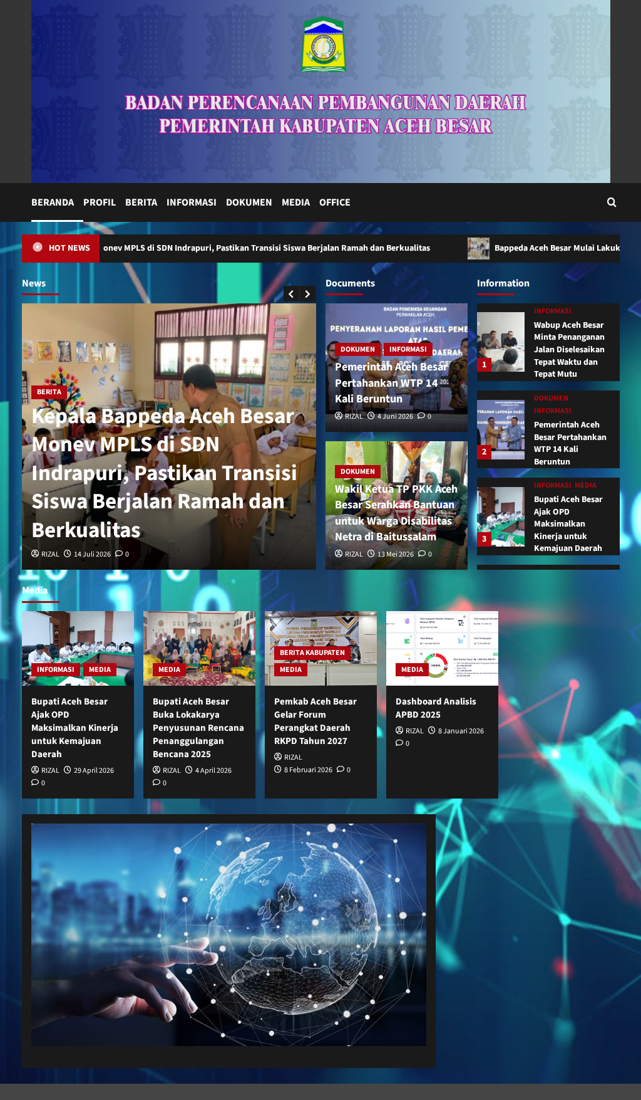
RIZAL (50, 554)
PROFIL (99, 202)
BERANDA (52, 202)
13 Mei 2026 (395, 554)
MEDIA (296, 202)
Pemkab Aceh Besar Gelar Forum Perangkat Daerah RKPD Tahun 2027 (315, 721)
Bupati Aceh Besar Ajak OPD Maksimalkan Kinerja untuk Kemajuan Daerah (568, 524)
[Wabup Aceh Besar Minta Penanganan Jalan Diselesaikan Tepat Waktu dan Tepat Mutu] (501, 342)
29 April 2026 (94, 770)
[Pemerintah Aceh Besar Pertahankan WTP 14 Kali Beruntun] (501, 429)
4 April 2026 (213, 770)
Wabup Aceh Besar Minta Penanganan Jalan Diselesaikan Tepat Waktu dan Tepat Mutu (569, 349)
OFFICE (335, 202)
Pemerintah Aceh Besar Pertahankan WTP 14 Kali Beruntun (391, 382)
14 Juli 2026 (92, 554)
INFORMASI (192, 202)
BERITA (141, 202)
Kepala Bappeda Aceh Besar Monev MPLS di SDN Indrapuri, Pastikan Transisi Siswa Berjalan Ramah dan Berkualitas (164, 473)
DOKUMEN (249, 202)
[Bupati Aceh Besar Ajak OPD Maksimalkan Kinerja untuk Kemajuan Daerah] (501, 517)
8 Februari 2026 (308, 770)
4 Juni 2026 (395, 416)
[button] (612, 202)
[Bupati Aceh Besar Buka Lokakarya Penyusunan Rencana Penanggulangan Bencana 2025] (199, 648)
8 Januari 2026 (461, 731)
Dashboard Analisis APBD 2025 (436, 708)
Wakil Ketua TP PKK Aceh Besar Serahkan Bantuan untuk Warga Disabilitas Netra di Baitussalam (396, 513)
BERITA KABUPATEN (312, 652)
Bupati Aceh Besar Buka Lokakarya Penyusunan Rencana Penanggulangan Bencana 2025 (198, 728)
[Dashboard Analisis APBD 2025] (442, 648)
